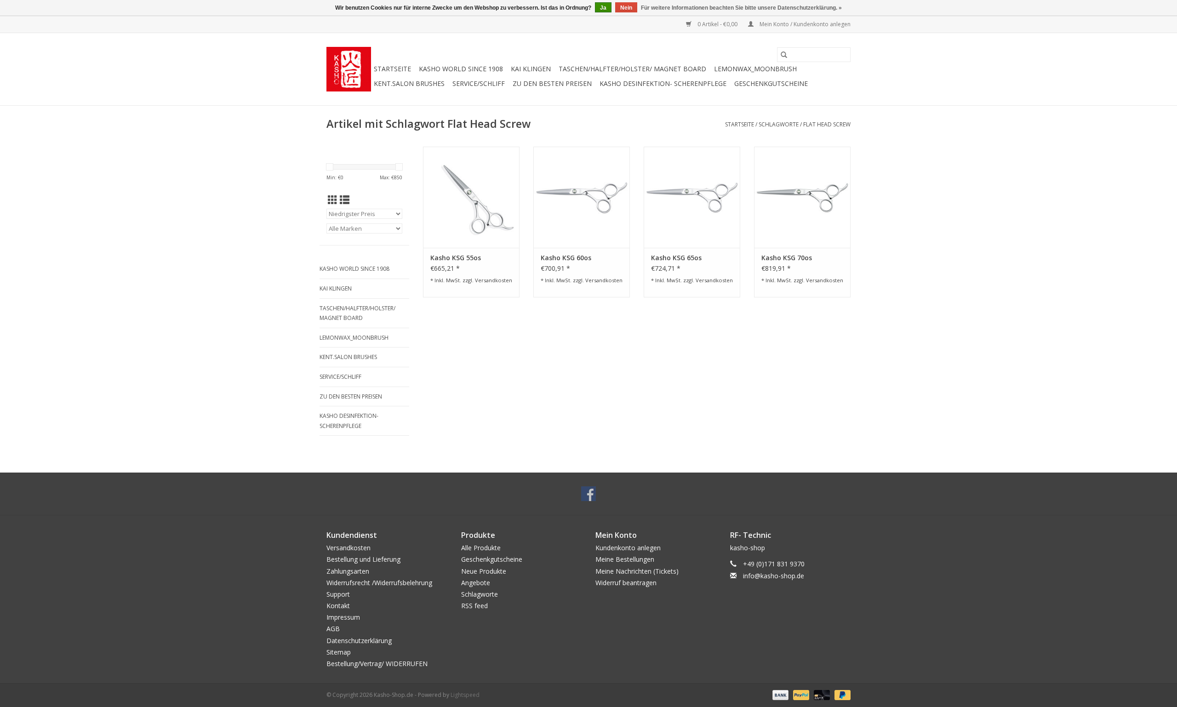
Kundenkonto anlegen (628, 547)
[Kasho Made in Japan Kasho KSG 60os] (581, 197)
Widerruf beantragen (626, 582)
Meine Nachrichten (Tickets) (637, 571)
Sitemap (338, 652)
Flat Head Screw (827, 124)
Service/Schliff (478, 83)
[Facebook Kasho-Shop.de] (588, 493)
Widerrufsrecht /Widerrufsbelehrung (379, 582)
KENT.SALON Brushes (409, 83)
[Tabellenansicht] (332, 200)
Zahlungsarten (347, 571)
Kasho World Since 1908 (461, 68)
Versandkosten (493, 280)
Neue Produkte (483, 571)
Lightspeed (465, 695)
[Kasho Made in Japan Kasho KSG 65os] (692, 197)
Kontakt (338, 605)
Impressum (343, 617)
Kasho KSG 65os (676, 257)
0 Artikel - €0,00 (717, 24)
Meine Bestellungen (624, 559)
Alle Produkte (481, 547)
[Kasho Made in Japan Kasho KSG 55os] (471, 197)
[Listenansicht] (344, 200)
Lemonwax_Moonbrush (755, 68)
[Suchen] (784, 54)
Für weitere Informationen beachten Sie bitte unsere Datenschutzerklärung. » (741, 8)
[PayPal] (800, 694)
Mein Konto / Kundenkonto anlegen (804, 24)
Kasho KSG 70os (786, 257)
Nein (626, 8)
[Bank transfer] (779, 694)
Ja (603, 8)
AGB (333, 628)
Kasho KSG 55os (455, 257)
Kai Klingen (531, 68)
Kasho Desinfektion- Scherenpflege (663, 83)
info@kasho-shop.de (773, 575)
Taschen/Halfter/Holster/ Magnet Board (632, 68)
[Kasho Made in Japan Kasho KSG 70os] (802, 197)
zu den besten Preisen (552, 83)
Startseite (392, 68)
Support (338, 594)
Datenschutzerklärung (359, 640)
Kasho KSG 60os (566, 257)
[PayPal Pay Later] (841, 694)
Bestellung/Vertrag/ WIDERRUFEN (377, 663)
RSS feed (474, 605)
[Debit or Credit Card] (821, 694)
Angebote (475, 582)
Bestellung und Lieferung (363, 559)
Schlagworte (779, 124)
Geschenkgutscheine (771, 83)
